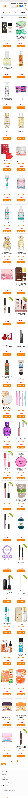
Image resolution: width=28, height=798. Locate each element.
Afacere (21, 3)
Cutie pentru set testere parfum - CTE (21, 99)
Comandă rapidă (14, 3)
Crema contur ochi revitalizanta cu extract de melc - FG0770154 (7, 192)
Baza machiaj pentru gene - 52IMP (7, 624)
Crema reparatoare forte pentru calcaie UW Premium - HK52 (7, 99)
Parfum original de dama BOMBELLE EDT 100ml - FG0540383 (21, 469)
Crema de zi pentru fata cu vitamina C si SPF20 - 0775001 (21, 716)
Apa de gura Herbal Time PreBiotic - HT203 (21, 531)
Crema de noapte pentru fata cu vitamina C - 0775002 (7, 717)
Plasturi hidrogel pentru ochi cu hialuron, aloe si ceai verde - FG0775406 (21, 37)
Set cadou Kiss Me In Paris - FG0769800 (7, 284)
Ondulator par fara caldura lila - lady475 (7, 562)
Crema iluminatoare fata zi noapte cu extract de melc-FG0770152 (21, 161)
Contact (2, 788)
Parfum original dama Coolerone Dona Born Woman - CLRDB (21, 130)
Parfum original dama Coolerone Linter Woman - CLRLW (21, 253)
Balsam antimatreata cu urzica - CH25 (7, 377)
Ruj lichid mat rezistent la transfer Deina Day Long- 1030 (21, 314)
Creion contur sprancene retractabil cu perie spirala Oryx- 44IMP (21, 747)
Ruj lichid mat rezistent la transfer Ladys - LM (7, 501)
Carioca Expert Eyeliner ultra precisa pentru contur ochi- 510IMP (21, 346)
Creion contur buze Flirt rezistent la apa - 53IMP (21, 593)
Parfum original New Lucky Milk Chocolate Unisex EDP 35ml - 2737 (21, 284)
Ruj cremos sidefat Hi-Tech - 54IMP (7, 593)
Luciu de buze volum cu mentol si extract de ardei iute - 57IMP (7, 469)
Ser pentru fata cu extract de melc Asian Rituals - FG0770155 (21, 222)
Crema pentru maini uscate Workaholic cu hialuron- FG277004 (21, 377)
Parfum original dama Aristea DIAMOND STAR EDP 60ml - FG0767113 (7, 439)
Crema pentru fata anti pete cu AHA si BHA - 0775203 (7, 748)
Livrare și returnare (5, 777)
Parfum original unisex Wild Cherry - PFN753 (7, 37)
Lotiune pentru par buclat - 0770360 (21, 655)
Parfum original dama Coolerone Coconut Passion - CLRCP (7, 253)
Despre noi (3, 774)
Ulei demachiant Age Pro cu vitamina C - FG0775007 (21, 68)
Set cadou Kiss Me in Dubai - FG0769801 (7, 161)
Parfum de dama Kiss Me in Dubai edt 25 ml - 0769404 (7, 346)
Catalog (25, 3)
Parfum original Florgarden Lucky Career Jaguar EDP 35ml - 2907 (21, 624)
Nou (2, 17)
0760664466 (9, 0)
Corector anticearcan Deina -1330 (7, 315)
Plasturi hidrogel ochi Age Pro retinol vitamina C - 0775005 (21, 685)
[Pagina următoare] (26, 17)
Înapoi (3, 764)
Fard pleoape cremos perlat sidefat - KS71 (7, 531)
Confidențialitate (4, 779)
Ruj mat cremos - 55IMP (21, 562)
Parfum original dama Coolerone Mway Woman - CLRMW (7, 130)
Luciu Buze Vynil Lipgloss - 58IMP (21, 439)
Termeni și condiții (5, 782)
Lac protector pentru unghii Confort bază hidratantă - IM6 (7, 68)
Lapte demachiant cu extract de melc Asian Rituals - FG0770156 (7, 222)
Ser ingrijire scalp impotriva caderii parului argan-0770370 (7, 655)
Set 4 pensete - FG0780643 (21, 408)
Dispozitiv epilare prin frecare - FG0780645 (7, 408)
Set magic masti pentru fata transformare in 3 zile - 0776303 (7, 685)
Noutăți (2, 793)
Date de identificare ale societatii (8, 790)
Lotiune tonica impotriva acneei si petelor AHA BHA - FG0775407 (21, 192)
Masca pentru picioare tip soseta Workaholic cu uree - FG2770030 (21, 500)
